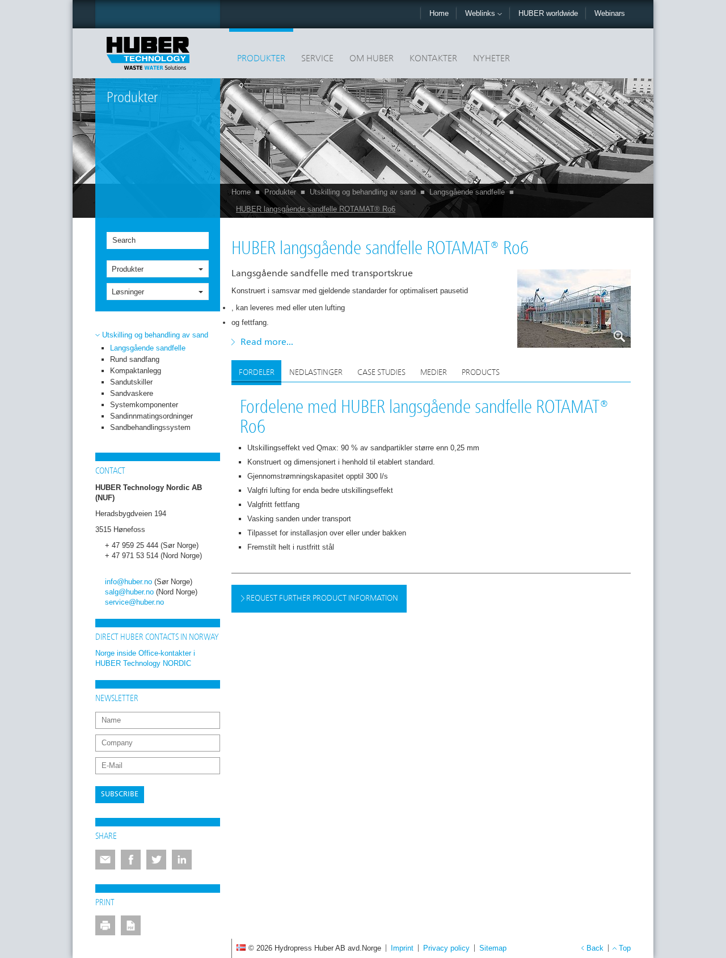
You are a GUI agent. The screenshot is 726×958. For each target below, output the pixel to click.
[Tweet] (156, 860)
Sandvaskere (131, 393)
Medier (433, 373)
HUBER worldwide (548, 13)
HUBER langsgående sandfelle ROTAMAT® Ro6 (315, 209)
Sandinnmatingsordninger (151, 416)
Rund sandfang (134, 359)
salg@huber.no (129, 592)
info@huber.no (128, 581)
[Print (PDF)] (131, 925)
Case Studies (381, 373)
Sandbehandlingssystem (150, 427)
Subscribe (119, 794)
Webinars (609, 13)
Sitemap (492, 948)
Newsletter (116, 698)
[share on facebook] (131, 860)
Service (317, 59)
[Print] (105, 925)
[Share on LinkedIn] (182, 860)
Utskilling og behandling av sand (363, 192)
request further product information (321, 598)
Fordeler (257, 373)
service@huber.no (134, 602)
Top (625, 948)
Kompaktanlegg (135, 370)
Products (481, 373)
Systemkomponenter (144, 404)
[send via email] (105, 860)
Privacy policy (446, 948)
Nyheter (491, 59)
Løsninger (128, 292)
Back (594, 948)
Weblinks (481, 13)
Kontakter (433, 59)
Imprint (402, 948)
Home (439, 13)
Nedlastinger (316, 373)
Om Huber (371, 59)
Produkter (261, 59)
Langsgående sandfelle (467, 192)
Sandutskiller (131, 382)
